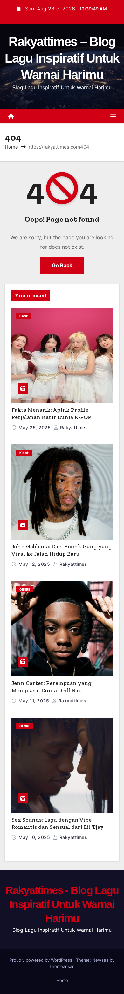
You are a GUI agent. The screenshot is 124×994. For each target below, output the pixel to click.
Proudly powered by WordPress (41, 960)
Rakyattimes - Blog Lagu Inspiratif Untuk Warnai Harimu (62, 904)
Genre (24, 589)
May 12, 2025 (35, 564)
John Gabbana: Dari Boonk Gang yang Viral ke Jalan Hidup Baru (61, 550)
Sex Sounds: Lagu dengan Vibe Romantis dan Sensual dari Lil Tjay (57, 823)
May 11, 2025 (34, 700)
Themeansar (61, 966)
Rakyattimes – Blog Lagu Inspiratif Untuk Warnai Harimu (62, 58)
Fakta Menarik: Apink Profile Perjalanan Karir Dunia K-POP (51, 413)
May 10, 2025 (35, 837)
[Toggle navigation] (113, 116)
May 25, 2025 (35, 427)
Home (11, 147)
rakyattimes (73, 427)
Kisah (24, 453)
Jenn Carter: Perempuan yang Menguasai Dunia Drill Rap (51, 687)
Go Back (62, 265)
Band (23, 316)
